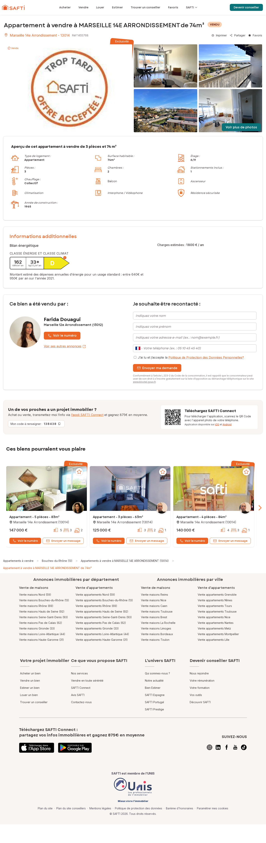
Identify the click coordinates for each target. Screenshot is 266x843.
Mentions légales (100, 808)
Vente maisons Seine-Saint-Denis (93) (43, 617)
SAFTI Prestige (154, 709)
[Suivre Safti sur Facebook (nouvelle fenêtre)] (227, 747)
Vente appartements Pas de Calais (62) (101, 622)
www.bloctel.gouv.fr (144, 381)
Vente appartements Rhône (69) (96, 606)
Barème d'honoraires (179, 808)
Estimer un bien (30, 687)
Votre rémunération (202, 680)
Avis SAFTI (78, 695)
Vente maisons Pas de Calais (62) (40, 622)
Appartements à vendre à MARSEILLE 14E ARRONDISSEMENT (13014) (125, 560)
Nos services (79, 673)
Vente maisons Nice (153, 600)
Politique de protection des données (138, 808)
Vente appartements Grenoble (217, 594)
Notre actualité (154, 680)
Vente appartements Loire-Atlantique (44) (102, 634)
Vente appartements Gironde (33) (97, 628)
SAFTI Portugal (154, 702)
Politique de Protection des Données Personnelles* (206, 357)
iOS (217, 424)
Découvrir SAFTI (200, 702)
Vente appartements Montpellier (218, 634)
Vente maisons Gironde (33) (37, 628)
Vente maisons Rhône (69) (36, 606)
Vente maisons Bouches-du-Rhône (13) (44, 600)
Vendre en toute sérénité (87, 680)
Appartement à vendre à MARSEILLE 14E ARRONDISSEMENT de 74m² (47, 568)
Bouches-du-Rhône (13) (57, 560)
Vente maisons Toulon (155, 639)
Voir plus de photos (241, 127)
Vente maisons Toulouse (157, 611)
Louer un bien (29, 695)
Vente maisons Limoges (156, 628)
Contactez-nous (81, 702)
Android (227, 424)
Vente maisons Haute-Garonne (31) (41, 639)
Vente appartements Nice (214, 617)
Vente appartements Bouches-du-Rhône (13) (104, 600)
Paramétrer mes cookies (212, 808)
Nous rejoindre (199, 673)
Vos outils (196, 695)
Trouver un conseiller (34, 702)
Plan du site (45, 808)
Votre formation (200, 687)
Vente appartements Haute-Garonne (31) (102, 639)
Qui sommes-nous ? (157, 673)
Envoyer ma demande (159, 368)
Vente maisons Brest (154, 617)
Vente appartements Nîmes (215, 600)
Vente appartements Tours (215, 606)
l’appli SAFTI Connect (87, 415)
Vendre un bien (30, 680)
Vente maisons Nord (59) (35, 594)
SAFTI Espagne (155, 695)
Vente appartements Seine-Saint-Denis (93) (104, 617)
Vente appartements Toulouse (217, 611)
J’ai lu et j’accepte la (191, 357)
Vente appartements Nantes (215, 622)
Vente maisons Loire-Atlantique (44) (42, 634)
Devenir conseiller (246, 7)
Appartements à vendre (18, 560)
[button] (46, 489)
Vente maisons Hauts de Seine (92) (41, 611)
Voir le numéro (65, 335)
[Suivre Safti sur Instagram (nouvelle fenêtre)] (209, 747)
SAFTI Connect (80, 687)
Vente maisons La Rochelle (158, 622)
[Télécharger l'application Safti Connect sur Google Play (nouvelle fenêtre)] (75, 748)
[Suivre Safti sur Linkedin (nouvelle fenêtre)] (218, 747)
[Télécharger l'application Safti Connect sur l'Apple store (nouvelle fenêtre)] (36, 748)
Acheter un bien (30, 673)
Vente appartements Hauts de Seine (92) (102, 611)
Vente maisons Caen (154, 606)
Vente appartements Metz (214, 628)
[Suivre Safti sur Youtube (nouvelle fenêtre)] (235, 747)
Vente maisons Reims (154, 594)
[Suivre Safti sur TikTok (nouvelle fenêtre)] (244, 747)
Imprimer (221, 35)
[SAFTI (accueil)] (13, 7)
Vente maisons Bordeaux (157, 634)
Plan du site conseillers (71, 808)
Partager (239, 35)
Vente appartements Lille (213, 639)
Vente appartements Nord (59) (95, 594)
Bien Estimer (152, 687)
